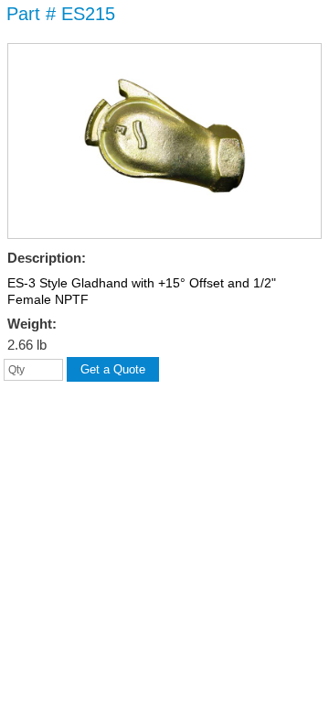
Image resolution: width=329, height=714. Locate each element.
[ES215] (164, 226)
